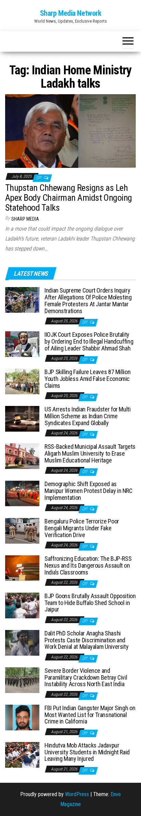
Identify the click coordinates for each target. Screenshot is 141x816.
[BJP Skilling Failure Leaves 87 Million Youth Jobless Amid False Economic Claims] (22, 381)
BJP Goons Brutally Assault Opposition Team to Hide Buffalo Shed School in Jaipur (90, 602)
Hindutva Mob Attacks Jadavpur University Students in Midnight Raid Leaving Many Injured (87, 752)
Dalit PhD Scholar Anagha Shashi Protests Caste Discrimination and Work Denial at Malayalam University (86, 640)
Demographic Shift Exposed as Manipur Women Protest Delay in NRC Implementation (88, 490)
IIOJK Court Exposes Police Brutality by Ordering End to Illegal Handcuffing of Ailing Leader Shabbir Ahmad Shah (88, 341)
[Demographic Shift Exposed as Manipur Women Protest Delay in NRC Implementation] (22, 493)
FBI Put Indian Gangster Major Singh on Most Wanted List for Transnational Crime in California (89, 714)
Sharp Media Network (70, 13)
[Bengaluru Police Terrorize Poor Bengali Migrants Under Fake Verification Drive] (22, 530)
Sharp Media (25, 219)
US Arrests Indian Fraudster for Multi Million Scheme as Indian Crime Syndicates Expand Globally (87, 416)
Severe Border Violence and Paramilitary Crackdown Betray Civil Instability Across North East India (85, 677)
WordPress (77, 794)
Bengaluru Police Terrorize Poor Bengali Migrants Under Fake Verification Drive (81, 528)
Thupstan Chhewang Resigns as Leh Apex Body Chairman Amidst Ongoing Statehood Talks (68, 197)
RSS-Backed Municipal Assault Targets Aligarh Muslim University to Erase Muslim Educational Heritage (90, 453)
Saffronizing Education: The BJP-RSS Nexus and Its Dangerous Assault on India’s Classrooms (87, 565)
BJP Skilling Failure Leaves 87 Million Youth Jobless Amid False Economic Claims (87, 378)
